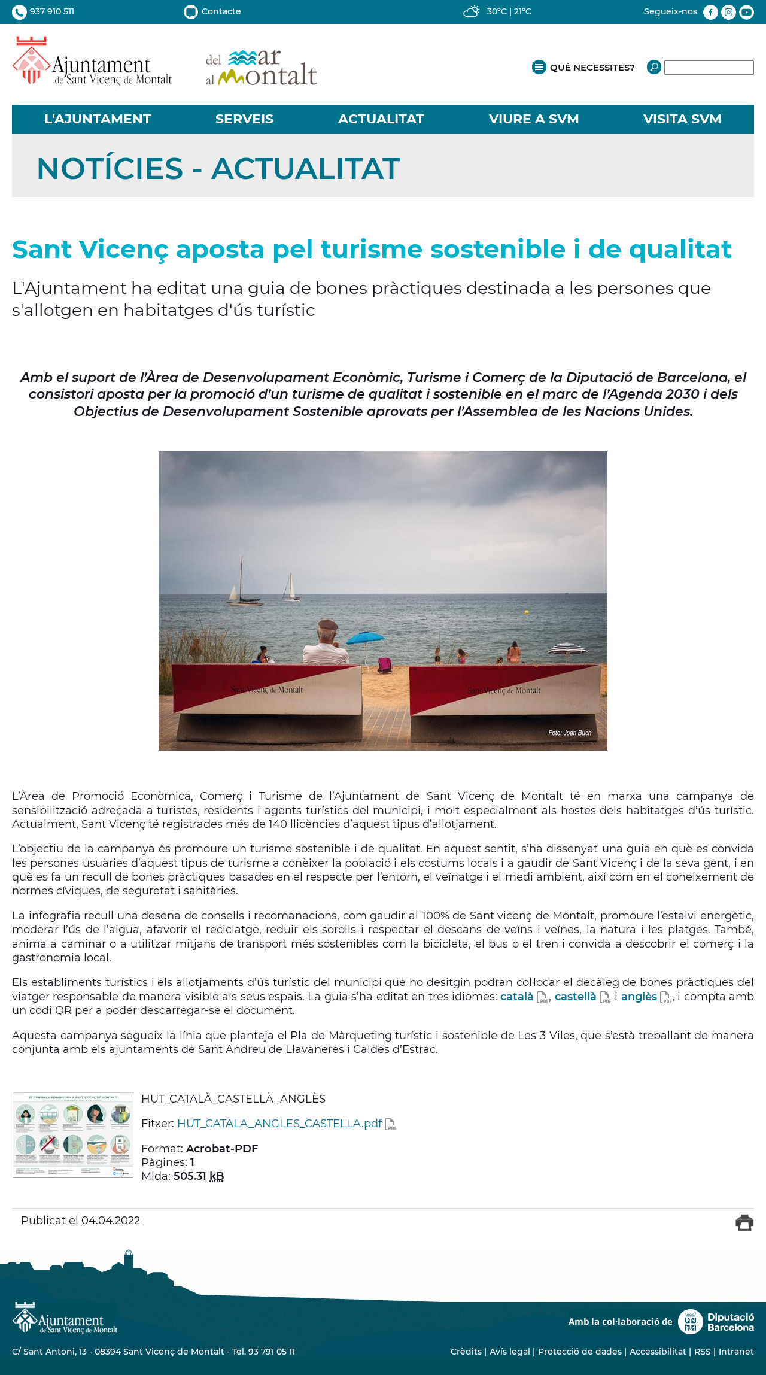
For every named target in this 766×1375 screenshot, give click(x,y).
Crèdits (466, 1351)
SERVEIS (244, 119)
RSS (702, 1351)
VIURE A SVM (534, 119)
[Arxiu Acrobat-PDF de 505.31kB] (73, 1134)
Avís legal (510, 1351)
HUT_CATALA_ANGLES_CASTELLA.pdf (279, 1123)
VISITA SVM (682, 119)
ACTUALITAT (381, 119)
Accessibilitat (658, 1351)
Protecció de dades (580, 1351)
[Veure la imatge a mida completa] (383, 601)
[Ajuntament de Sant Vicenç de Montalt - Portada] (164, 80)
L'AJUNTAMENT (97, 119)
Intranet (736, 1351)
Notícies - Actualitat (218, 168)
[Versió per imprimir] (744, 1228)
